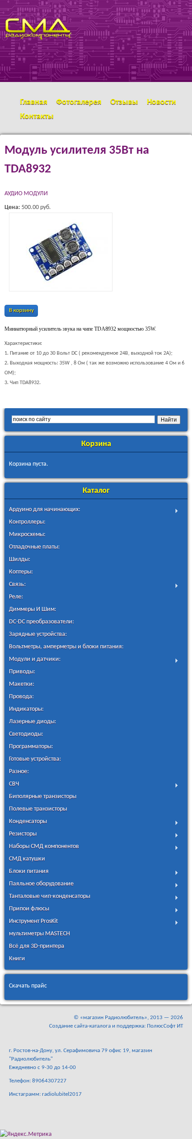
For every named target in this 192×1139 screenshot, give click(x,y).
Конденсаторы (28, 822)
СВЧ (14, 785)
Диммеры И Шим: (32, 609)
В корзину (21, 310)
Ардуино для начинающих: (44, 510)
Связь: (17, 585)
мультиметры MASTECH (39, 933)
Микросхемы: (27, 534)
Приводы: (22, 671)
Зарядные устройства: (38, 634)
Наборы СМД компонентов (44, 847)
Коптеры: (21, 572)
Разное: (19, 771)
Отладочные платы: (34, 547)
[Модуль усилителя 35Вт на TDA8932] (61, 252)
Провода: (21, 696)
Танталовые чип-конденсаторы (49, 897)
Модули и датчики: (35, 660)
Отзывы (124, 102)
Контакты (37, 116)
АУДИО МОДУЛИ (26, 193)
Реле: (16, 597)
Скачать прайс (28, 986)
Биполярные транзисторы (42, 796)
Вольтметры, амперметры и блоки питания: (66, 646)
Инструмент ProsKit (33, 922)
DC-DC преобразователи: (41, 622)
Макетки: (21, 684)
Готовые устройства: (35, 759)
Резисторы (23, 835)
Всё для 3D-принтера (36, 946)
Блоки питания (29, 872)
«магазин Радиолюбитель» (113, 1017)
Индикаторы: (26, 709)
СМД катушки (27, 859)
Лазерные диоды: (32, 721)
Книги (17, 958)
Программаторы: (31, 746)
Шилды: (19, 559)
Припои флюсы (29, 909)
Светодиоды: (26, 734)
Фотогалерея (78, 102)
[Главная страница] (37, 64)
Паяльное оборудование (41, 885)
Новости (161, 102)
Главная (33, 102)
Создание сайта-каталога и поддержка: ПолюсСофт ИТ (116, 1026)
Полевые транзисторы (38, 809)
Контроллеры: (27, 522)
